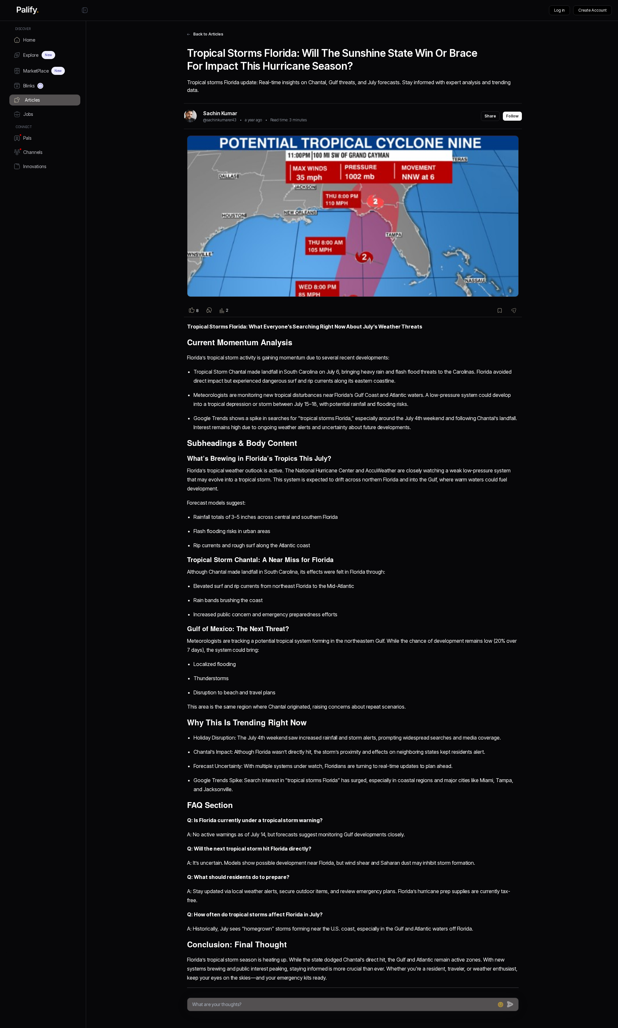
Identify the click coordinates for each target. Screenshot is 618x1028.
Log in (559, 10)
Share (490, 116)
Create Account (592, 10)
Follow (512, 116)
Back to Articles (208, 34)
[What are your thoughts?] (343, 1004)
